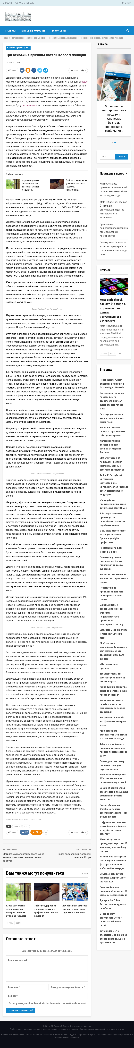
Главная (10, 30)
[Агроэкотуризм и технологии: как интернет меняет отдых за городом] (13, 184)
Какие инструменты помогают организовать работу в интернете (112, 431)
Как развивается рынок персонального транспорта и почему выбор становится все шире (112, 401)
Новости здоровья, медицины (19, 48)
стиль (26, 826)
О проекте (7, 3)
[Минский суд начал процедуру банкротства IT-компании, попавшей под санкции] (114, 93)
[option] (114, 94)
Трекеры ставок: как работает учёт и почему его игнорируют (112, 677)
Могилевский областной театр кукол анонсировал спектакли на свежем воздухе (23, 857)
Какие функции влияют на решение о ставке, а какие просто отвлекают (113, 691)
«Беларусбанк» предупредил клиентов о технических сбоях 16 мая (113, 504)
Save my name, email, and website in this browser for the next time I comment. (47, 1003)
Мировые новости (33, 30)
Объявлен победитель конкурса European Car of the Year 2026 (113, 878)
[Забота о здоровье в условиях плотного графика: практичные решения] (57, 184)
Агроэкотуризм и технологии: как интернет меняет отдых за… (31, 185)
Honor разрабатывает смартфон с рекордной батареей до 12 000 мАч (112, 384)
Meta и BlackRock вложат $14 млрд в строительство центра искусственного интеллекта (113, 210)
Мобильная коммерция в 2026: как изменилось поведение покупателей (113, 778)
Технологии (58, 30)
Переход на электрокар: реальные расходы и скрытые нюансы (112, 765)
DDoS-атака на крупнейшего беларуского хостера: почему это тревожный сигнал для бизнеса (113, 651)
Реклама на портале (24, 3)
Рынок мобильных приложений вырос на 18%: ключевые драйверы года (114, 891)
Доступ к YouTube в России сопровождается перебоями (113, 904)
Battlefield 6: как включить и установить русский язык (113, 634)
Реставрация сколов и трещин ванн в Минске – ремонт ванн (113, 418)
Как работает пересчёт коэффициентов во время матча (113, 721)
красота (17, 826)
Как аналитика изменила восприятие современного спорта (114, 578)
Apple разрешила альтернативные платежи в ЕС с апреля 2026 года (113, 734)
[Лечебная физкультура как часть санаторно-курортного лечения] (75, 892)
